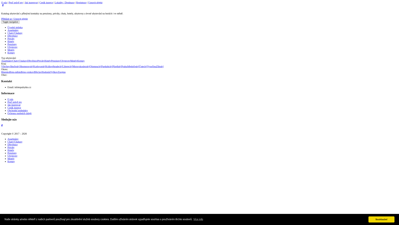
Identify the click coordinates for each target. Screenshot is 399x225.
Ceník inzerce (46, 2)
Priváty (10, 38)
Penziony (12, 44)
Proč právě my (16, 2)
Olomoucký (95, 66)
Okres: (4, 69)
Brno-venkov (27, 72)
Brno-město (15, 72)
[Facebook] (3, 5)
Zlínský (160, 66)
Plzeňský (117, 66)
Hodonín (46, 72)
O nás (4, 2)
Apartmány (13, 30)
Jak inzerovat (31, 2)
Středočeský (133, 66)
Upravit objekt (95, 2)
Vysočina (151, 66)
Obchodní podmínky (17, 110)
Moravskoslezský (81, 66)
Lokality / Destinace (65, 2)
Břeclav (38, 72)
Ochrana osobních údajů (19, 113)
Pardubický (107, 66)
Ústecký (143, 66)
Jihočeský (15, 66)
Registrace (81, 2)
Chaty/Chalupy (14, 33)
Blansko (5, 72)
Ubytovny (12, 47)
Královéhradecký (54, 66)
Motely (10, 50)
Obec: (4, 75)
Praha (124, 66)
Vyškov (54, 72)
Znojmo (62, 72)
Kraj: (3, 63)
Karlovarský (39, 66)
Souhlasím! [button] (381, 219)
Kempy (11, 52)
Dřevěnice (12, 36)
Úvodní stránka (15, 27)
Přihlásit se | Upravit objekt (14, 19)
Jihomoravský (26, 66)
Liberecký (67, 66)
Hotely (10, 41)
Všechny (5, 66)
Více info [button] (198, 219)
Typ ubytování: (8, 58)
